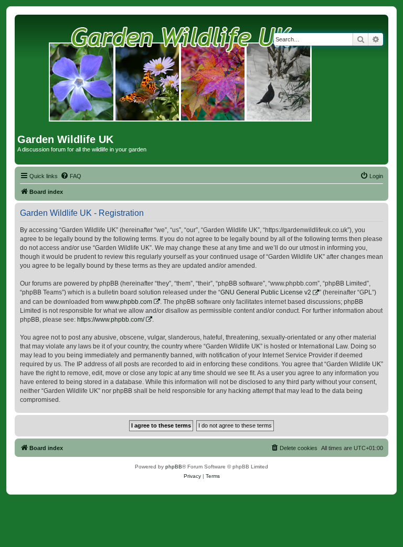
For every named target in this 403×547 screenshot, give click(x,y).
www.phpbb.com (128, 301)
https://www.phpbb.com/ (110, 319)
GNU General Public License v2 (265, 292)
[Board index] (180, 75)
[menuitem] (70, 176)
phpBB (173, 466)
